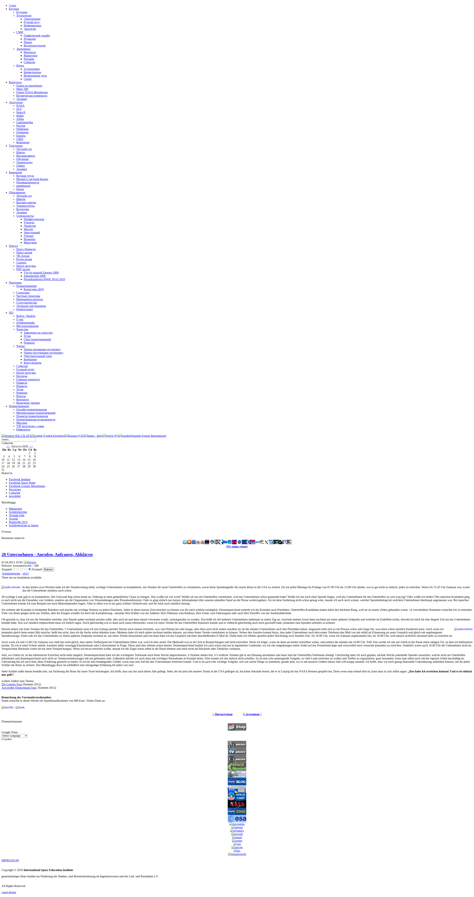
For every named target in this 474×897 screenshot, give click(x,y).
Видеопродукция (34, 45)
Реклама (29, 58)
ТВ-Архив (22, 255)
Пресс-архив (24, 252)
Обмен (20, 165)
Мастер (28, 229)
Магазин (21, 422)
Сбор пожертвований (37, 339)
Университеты (25, 205)
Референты (23, 429)
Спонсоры (22, 292)
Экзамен (21, 99)
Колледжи (22, 209)
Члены (20, 346)
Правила (29, 342)
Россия (20, 125)
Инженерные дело (35, 75)
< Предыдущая (222, 714)
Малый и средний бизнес (32, 179)
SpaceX (21, 112)
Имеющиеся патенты (29, 299)
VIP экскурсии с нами (30, 426)
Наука (20, 65)
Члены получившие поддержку (43, 352)
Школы (21, 199)
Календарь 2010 (34, 289)
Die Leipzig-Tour (11, 684)
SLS (18, 109)
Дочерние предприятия (31, 306)
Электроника (32, 18)
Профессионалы (34, 219)
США (20, 139)
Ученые (29, 235)
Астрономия (31, 68)
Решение (21, 392)
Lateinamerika (24, 122)
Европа (21, 135)
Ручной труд (31, 22)
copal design (8, 892)
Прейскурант (24, 309)
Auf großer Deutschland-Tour (19, 687)
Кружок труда (25, 175)
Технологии (23, 15)
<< (8, 446)
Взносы (21, 396)
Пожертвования (26, 286)
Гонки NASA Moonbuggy (32, 92)
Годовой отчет (25, 369)
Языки (28, 42)
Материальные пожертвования (35, 412)
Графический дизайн (37, 35)
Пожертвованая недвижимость (35, 419)
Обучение (22, 159)
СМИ (19, 32)
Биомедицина (32, 72)
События (29, 62)
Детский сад (24, 149)
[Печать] (30, 562)
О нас (20, 319)
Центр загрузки (26, 265)
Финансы (30, 52)
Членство (22, 329)
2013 (26, 573)
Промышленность (27, 182)
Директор (30, 225)
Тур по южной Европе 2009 (41, 272)
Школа (20, 152)
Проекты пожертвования (32, 416)
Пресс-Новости (26, 249)
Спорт (28, 78)
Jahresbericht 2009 (35, 275)
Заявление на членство (38, 332)
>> (31, 446)
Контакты (22, 399)
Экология (30, 28)
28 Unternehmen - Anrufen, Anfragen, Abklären (47, 554)
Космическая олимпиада (31, 95)
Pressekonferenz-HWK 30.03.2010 (44, 279)
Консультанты (32, 362)
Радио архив (24, 259)
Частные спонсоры (28, 296)
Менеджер (30, 242)
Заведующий (32, 232)
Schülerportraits (25, 322)
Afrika (20, 119)
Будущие (21, 12)
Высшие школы (26, 202)
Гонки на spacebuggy (29, 85)
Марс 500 (22, 89)
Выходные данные (28, 402)
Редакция (30, 38)
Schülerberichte (11, 573)
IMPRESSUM (10, 860)
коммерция (23, 185)
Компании (22, 142)
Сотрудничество (26, 302)
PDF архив (23, 269)
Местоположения (27, 326)
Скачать (21, 262)
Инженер (29, 239)
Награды (21, 376)
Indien (20, 115)
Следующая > (252, 714)
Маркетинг (31, 55)
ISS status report (237, 546)
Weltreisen (22, 129)
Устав (27, 336)
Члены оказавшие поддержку (42, 349)
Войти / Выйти (25, 316)
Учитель (29, 222)
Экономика (23, 48)
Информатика (32, 25)
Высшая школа (25, 155)
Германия (22, 132)
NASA (20, 105)
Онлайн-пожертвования (31, 409)
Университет (24, 162)
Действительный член (38, 356)
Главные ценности (28, 379)
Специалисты (25, 215)
